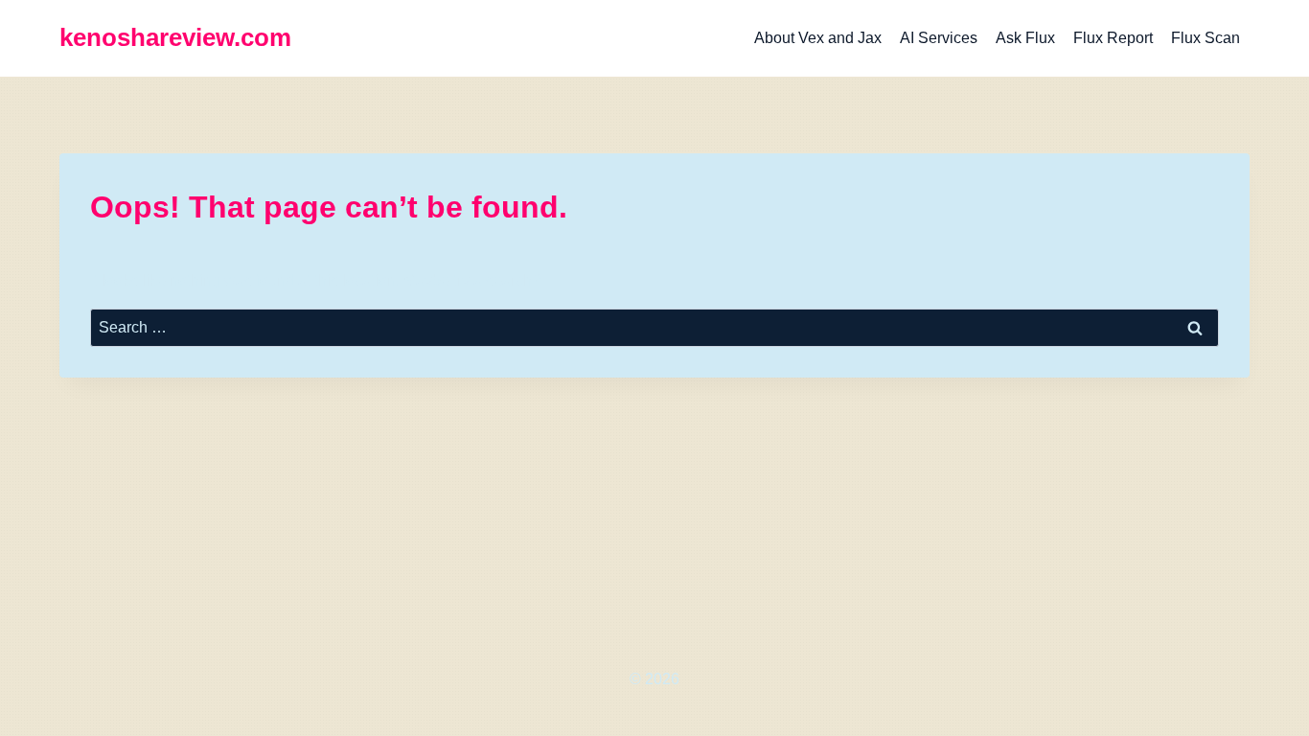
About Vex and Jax (818, 38)
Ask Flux (1025, 38)
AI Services (938, 38)
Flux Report (1113, 38)
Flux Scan (1205, 38)
